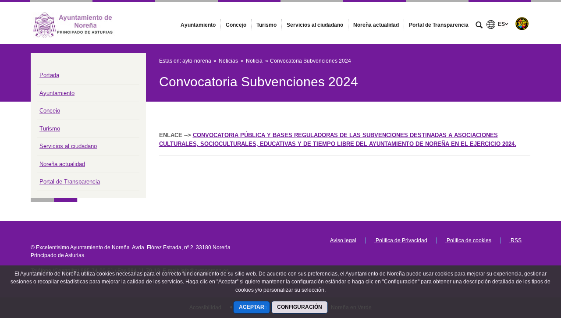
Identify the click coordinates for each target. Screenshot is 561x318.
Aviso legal (343, 240)
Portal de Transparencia (69, 181)
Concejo (49, 110)
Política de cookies (468, 240)
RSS (515, 240)
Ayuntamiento (57, 93)
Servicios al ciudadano (68, 146)
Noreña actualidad (62, 164)
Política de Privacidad (400, 240)
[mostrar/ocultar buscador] (479, 26)
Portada (49, 75)
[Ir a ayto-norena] (79, 22)
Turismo (49, 128)
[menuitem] (198, 25)
